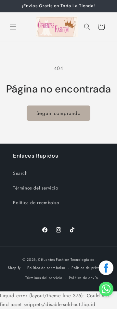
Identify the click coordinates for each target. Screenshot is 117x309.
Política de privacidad (90, 267)
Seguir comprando (58, 113)
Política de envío (83, 277)
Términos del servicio (35, 188)
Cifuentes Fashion (53, 259)
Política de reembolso (36, 202)
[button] (13, 27)
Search (20, 173)
